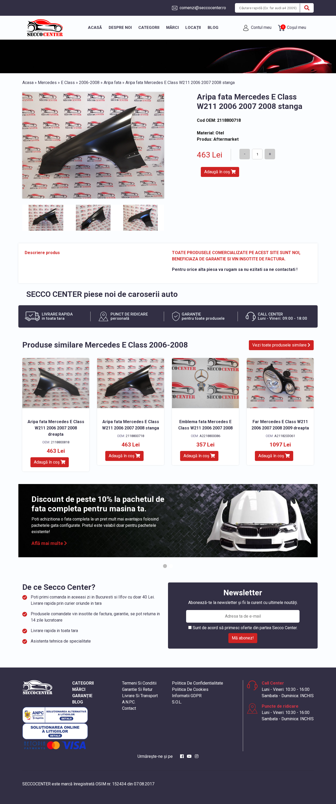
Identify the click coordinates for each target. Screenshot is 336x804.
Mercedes (47, 82)
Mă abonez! (243, 637)
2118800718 (135, 436)
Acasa (28, 82)
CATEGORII (83, 683)
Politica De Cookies (190, 689)
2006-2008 (89, 82)
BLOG (77, 702)
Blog (213, 27)
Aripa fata (112, 82)
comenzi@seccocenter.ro (202, 7)
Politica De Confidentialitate (197, 683)
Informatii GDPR (187, 695)
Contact (129, 708)
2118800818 (60, 442)
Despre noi (120, 27)
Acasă (95, 27)
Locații (193, 27)
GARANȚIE (82, 695)
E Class (68, 82)
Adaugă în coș (217, 171)
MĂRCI (78, 689)
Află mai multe (48, 543)
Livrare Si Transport (140, 695)
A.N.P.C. (128, 702)
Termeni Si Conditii (139, 683)
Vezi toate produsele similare (280, 345)
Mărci (172, 27)
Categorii (148, 27)
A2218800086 (210, 436)
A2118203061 (284, 436)
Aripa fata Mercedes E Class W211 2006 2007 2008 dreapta (56, 428)
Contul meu (260, 27)
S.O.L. (177, 702)
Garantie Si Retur (137, 689)
